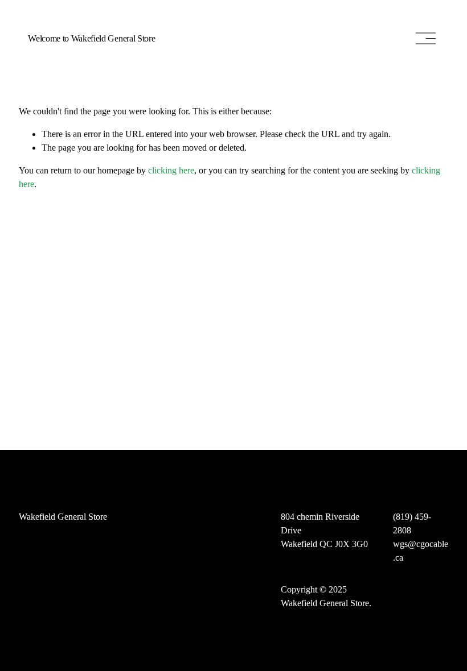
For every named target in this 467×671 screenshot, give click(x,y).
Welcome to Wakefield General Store (91, 38)
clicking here (171, 170)
